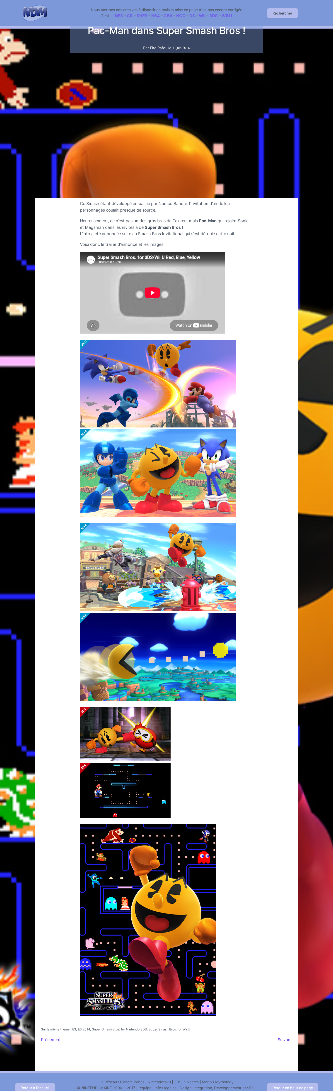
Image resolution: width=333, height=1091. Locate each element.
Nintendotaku (159, 1082)
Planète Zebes (132, 1082)
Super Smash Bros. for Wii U (169, 1029)
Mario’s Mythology (218, 1082)
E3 (74, 1029)
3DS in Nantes (186, 1082)
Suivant (285, 1039)
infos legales (165, 1088)
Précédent (51, 1039)
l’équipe (144, 1088)
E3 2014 (84, 1029)
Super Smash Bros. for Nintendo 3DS (119, 1029)
